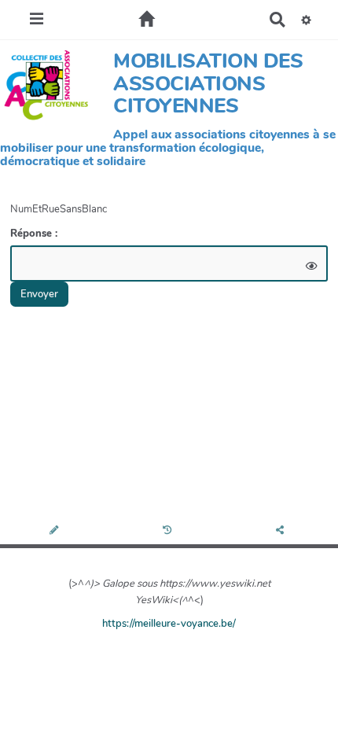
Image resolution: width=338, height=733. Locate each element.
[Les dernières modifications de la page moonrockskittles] (169, 531)
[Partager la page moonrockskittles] (281, 531)
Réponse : (35, 234)
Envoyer (39, 294)
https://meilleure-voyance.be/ (169, 624)
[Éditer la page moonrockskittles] (56, 531)
